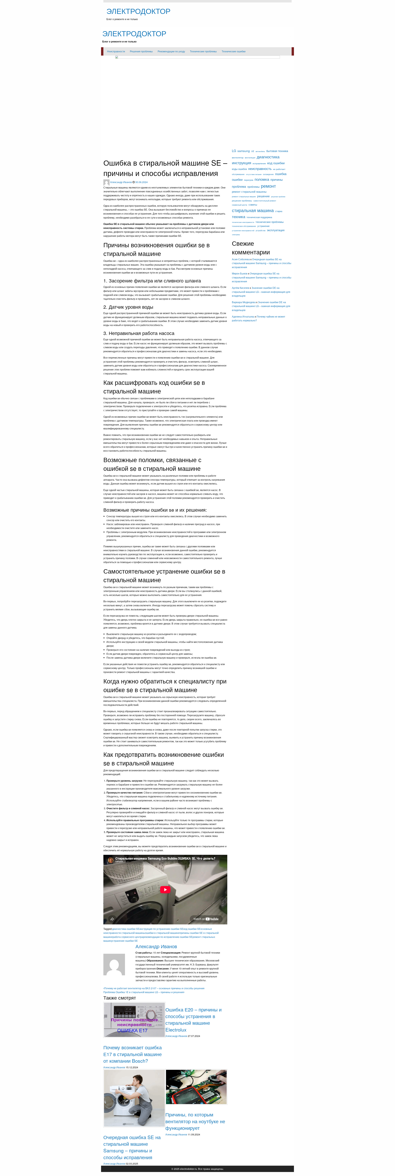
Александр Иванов (121, 182)
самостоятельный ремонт (264, 200)
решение (263, 196)
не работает (279, 169)
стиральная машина (253, 210)
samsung (243, 151)
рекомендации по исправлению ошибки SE (168, 937)
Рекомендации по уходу (171, 51)
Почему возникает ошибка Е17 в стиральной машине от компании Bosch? (132, 1054)
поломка (262, 179)
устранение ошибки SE (124, 940)
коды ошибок (125, 155)
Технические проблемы (203, 51)
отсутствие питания (254, 174)
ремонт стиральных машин (244, 196)
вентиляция (250, 157)
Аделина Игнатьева (243, 316)
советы (253, 204)
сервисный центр (239, 204)
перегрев (248, 179)
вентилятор (237, 157)
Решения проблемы (141, 51)
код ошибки (276, 163)
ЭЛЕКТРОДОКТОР (138, 10)
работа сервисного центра (128, 937)
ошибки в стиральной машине (162, 933)
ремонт (268, 185)
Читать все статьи (145, 984)
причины (276, 179)
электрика (236, 234)
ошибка (281, 173)
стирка (278, 211)
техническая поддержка (259, 217)
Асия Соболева (241, 259)
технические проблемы (270, 222)
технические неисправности (243, 222)
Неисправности (116, 51)
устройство (261, 230)
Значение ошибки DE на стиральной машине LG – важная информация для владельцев (261, 291)
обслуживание (238, 174)
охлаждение (268, 174)
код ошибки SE (192, 929)
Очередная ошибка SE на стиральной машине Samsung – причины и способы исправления (132, 1147)
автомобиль (260, 151)
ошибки (237, 179)
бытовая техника (277, 151)
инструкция (241, 162)
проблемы (253, 186)
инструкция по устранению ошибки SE (161, 929)
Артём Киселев (240, 288)
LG (234, 150)
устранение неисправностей (243, 230)
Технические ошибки (233, 51)
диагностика (123, 149)
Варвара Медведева (244, 302)
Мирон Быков (240, 273)
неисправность (260, 168)
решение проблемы (242, 200)
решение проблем (278, 196)
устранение (263, 226)
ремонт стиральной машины (249, 191)
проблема (239, 186)
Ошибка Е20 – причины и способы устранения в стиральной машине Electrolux (193, 1019)
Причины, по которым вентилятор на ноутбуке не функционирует (195, 1121)
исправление (259, 163)
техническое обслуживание (244, 226)
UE (252, 151)
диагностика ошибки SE (125, 929)
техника (238, 216)
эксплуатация (276, 230)
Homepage (108, 149)
